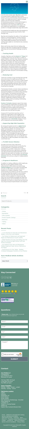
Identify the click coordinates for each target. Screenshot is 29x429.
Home (3, 414)
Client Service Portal (7, 417)
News (21, 417)
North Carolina (5, 397)
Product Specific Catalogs (8, 217)
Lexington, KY (4, 402)
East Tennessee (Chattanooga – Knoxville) (12, 400)
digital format (22, 126)
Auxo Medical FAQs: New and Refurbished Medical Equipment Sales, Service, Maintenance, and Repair (13, 246)
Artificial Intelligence (6, 167)
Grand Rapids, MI (5, 401)
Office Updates (6, 215)
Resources (4, 219)
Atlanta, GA (4, 405)
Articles (4, 211)
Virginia (3, 392)
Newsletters (5, 213)
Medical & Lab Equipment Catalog (15, 414)
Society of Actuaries (6, 103)
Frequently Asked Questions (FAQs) (17, 419)
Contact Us (10, 420)
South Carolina (5, 398)
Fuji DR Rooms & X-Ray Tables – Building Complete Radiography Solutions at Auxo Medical (14, 250)
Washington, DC (5, 395)
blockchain (14, 118)
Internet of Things (20, 56)
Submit (14, 359)
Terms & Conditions (19, 420)
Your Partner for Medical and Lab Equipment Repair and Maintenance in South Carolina (13, 237)
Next (25, 192)
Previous (5, 193)
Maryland (3, 394)
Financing (16, 417)
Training (4, 221)
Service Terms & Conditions (9, 422)
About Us (4, 419)
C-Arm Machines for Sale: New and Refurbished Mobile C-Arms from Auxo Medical (14, 233)
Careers (4, 420)
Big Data (18, 15)
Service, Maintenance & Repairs (10, 416)
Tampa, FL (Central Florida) (8, 404)
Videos (4, 223)
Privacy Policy (21, 422)
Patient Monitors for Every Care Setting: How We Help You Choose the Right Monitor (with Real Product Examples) (14, 241)
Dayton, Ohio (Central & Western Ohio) (11, 407)
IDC (18, 25)
